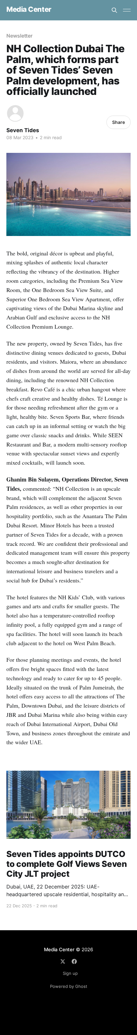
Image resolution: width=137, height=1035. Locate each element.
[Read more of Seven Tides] (15, 113)
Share (118, 122)
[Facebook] (74, 961)
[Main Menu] (127, 10)
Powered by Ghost (68, 986)
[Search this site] (114, 10)
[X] (62, 961)
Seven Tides (22, 130)
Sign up (70, 973)
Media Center (28, 9)
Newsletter (19, 35)
